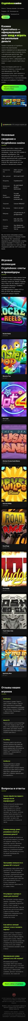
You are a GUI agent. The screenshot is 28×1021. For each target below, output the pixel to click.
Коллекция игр (14, 11)
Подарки (3, 11)
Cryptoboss (11, 3)
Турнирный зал (14, 14)
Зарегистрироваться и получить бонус (11, 88)
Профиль (5, 17)
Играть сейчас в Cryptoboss (14, 984)
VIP (8, 11)
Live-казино (20, 8)
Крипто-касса (5, 14)
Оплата (3, 8)
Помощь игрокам (11, 8)
